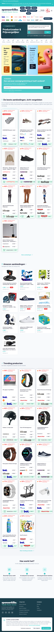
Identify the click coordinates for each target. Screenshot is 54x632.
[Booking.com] (7, 17)
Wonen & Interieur (23, 614)
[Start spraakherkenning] (29, 32)
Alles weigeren (36, 628)
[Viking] (24, 17)
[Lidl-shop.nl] (12, 20)
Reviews (38, 604)
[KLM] (20, 20)
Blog (38, 606)
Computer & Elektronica (24, 610)
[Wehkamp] (33, 17)
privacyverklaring (18, 90)
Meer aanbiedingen (26, 254)
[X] (6, 612)
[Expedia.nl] (37, 17)
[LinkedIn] (12, 612)
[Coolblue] (12, 17)
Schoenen (21, 606)
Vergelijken (39, 610)
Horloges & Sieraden (23, 612)
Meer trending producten (26, 550)
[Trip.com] (28, 17)
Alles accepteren (46, 628)
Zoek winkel (47, 18)
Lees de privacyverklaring (34, 625)
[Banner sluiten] (52, 4)
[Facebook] (3, 612)
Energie (28, 7)
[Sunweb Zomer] (41, 17)
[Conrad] (33, 20)
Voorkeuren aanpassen (26, 628)
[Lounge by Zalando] (37, 20)
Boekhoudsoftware (32, 10)
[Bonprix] (28, 20)
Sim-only (23, 10)
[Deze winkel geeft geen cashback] (34, 15)
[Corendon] (20, 17)
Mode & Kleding (22, 604)
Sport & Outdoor (22, 608)
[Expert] (41, 20)
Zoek (47, 32)
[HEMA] (3, 20)
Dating (28, 13)
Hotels (22, 7)
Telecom (34, 7)
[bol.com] (3, 17)
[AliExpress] (24, 20)
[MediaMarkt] (16, 17)
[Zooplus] (7, 20)
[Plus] (16, 20)
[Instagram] (9, 612)
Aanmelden (46, 87)
